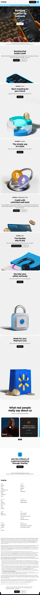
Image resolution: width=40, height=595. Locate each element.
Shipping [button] (22, 488)
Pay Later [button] (2, 491)
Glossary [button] (2, 502)
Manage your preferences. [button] (15, 588)
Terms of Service (27, 587)
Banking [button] (2, 485)
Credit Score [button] (3, 494)
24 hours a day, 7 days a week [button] (26, 525)
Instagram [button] (3, 525)
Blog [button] (1, 500)
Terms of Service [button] (23, 513)
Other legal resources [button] (24, 519)
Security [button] (2, 508)
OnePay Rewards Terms (26, 568)
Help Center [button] (3, 503)
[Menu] (38, 2)
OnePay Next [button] (22, 491)
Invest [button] (2, 486)
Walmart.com (29, 566)
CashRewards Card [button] (4, 489)
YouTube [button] (2, 530)
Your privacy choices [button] (24, 516)
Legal (21, 511)
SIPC (28, 547)
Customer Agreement (14, 553)
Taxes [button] (2, 496)
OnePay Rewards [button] (23, 500)
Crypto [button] (2, 488)
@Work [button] (2, 513)
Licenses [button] (22, 517)
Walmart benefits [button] (23, 502)
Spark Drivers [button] (3, 514)
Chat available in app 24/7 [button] (25, 527)
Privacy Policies (8, 588)
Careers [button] (21, 485)
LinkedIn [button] (2, 527)
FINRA (26, 547)
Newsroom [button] (22, 486)
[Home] (4, 2)
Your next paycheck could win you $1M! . (20, 5)
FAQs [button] (21, 489)
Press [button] (2, 505)
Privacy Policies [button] (23, 514)
